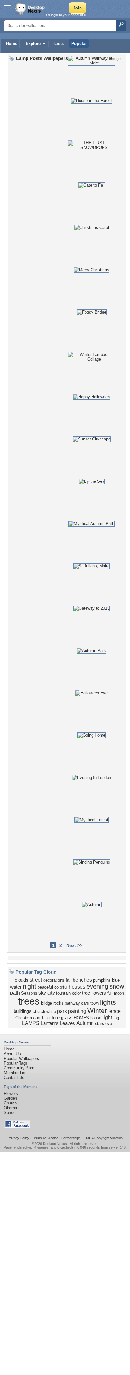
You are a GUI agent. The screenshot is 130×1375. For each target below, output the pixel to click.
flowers (98, 992)
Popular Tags (16, 1063)
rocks (58, 1003)
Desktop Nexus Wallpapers (30, 9)
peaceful (45, 987)
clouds (21, 980)
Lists (59, 43)
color (76, 993)
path (15, 992)
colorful (61, 987)
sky (42, 992)
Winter (97, 1010)
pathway (72, 1003)
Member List (15, 1072)
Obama (10, 1107)
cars (85, 1003)
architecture (47, 1017)
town (94, 1003)
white (51, 1011)
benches (82, 980)
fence (114, 1011)
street (36, 980)
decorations (53, 980)
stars (99, 1023)
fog (116, 1017)
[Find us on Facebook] (17, 1126)
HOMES (81, 1017)
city (51, 992)
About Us (12, 1053)
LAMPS (30, 1023)
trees (29, 1001)
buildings (23, 1011)
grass (67, 1017)
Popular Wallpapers (21, 1058)
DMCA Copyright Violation (103, 1138)
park (62, 1011)
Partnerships (71, 1138)
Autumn (85, 1023)
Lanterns (50, 1023)
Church (10, 1103)
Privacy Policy (18, 1138)
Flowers (11, 1093)
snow (116, 986)
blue (116, 980)
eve (108, 1023)
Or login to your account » (66, 15)
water (15, 986)
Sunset (10, 1112)
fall (68, 980)
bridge (46, 1003)
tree (86, 992)
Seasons (29, 993)
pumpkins (102, 980)
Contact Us (14, 1077)
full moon (115, 993)
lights (108, 1002)
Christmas (24, 1017)
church (39, 1011)
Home (11, 43)
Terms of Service (45, 1138)
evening (97, 986)
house (95, 1017)
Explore (33, 43)
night (29, 986)
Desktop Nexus (55, 1143)
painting (77, 1011)
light (107, 1017)
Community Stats (20, 1068)
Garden (10, 1098)
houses (77, 986)
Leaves (67, 1023)
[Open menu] (7, 9)
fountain (63, 993)
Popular (79, 43)
